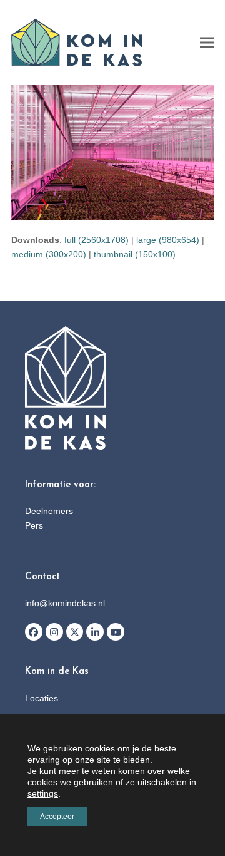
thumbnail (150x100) (135, 254)
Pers (34, 525)
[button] (207, 43)
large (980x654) (167, 240)
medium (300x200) (48, 254)
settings (43, 793)
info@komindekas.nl (65, 603)
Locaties (41, 698)
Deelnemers (49, 511)
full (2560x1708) (96, 240)
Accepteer (57, 816)
